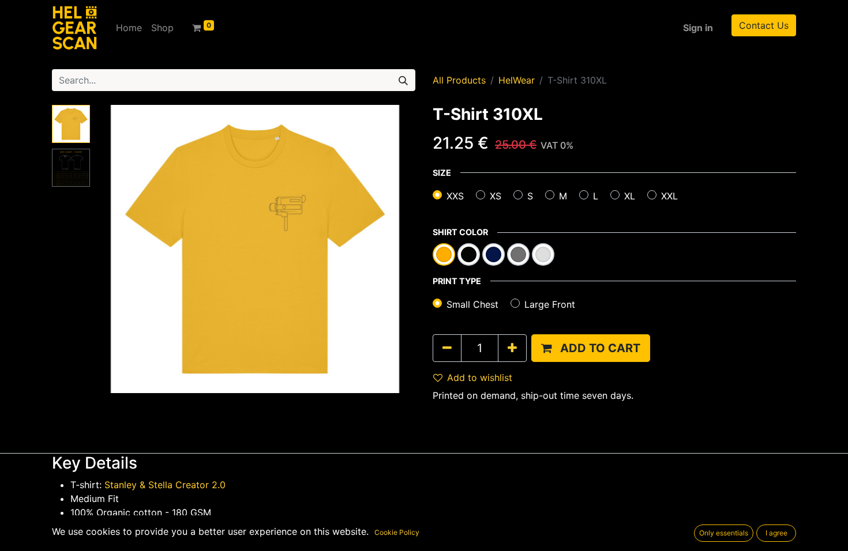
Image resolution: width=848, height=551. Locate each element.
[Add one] (512, 348)
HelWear (516, 80)
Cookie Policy (396, 532)
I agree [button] (776, 533)
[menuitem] (129, 27)
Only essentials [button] (723, 533)
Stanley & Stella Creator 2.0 (165, 484)
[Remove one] (447, 348)
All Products (459, 80)
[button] (118, 249)
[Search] (403, 80)
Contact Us (764, 25)
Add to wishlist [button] (479, 377)
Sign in (698, 27)
